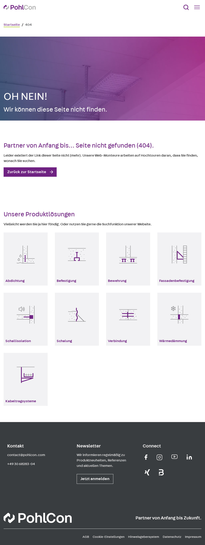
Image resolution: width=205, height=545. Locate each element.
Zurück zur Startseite (26, 172)
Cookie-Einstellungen (109, 536)
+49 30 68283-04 (21, 464)
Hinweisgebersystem (143, 536)
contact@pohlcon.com (26, 455)
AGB (85, 536)
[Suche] (186, 7)
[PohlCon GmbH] (146, 457)
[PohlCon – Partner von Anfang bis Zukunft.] (20, 7)
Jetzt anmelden (95, 479)
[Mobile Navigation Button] (197, 7)
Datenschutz (172, 536)
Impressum (193, 536)
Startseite (12, 25)
